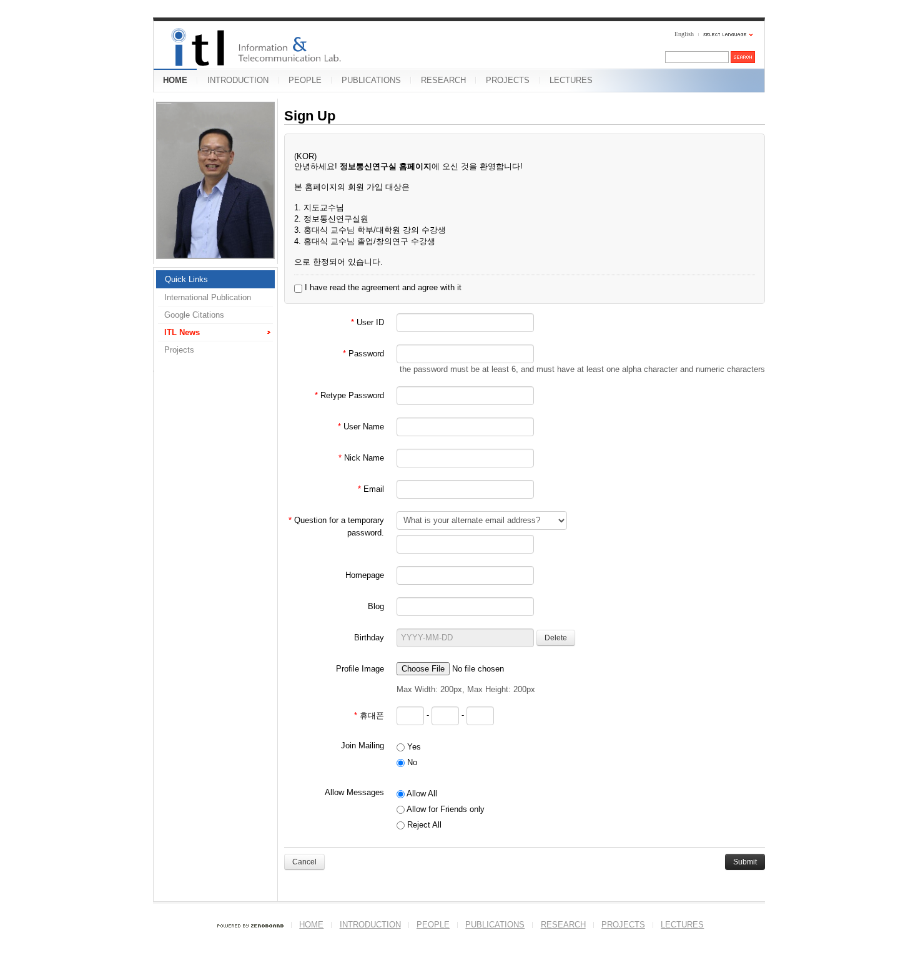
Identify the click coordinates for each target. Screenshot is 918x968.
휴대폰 (369, 715)
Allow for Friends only (445, 809)
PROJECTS (508, 80)
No (411, 762)
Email (371, 489)
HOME (175, 80)
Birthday (369, 637)
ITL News (182, 332)
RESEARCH (443, 80)
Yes (413, 746)
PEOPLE (305, 80)
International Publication (207, 297)
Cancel (304, 862)
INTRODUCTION (238, 80)
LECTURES (571, 80)
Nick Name (361, 457)
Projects (179, 349)
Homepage (364, 575)
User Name (361, 426)
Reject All (423, 824)
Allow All (421, 793)
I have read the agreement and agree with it (381, 287)
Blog (376, 606)
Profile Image (360, 668)
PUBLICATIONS (371, 80)
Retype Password (349, 395)
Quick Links (186, 279)
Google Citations (194, 315)
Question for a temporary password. (336, 526)
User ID (367, 322)
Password (363, 353)
